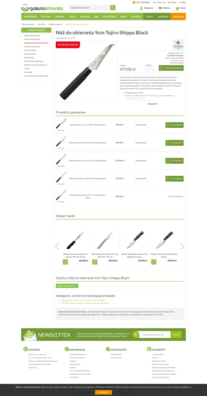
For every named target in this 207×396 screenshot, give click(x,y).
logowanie (116, 354)
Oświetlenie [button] (30, 16)
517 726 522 (41, 354)
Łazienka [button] (85, 16)
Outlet (155, 358)
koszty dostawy (77, 358)
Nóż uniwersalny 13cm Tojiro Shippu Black (87, 178)
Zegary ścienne (159, 361)
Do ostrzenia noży (160, 377)
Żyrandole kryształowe (163, 371)
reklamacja (75, 364)
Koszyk (183, 8)
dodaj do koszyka (173, 68)
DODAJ (176, 334)
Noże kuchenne (55, 24)
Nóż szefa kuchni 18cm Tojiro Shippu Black (87, 142)
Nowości (163, 16)
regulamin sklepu (78, 354)
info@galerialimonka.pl (46, 361)
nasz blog (33, 368)
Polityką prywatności (105, 387)
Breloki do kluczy (160, 364)
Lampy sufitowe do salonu (164, 374)
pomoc (73, 368)
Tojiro (76, 300)
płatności (74, 377)
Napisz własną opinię (66, 286)
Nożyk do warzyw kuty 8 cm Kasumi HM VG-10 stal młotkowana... (75, 257)
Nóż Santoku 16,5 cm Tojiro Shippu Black (87, 124)
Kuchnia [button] (45, 16)
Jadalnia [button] (59, 16)
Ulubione (166, 8)
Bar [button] (96, 16)
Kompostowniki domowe (163, 368)
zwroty (73, 361)
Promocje (178, 16)
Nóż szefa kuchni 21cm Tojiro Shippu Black (87, 160)
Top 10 (149, 16)
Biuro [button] (124, 16)
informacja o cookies (80, 374)
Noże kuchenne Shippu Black (92, 300)
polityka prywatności (80, 371)
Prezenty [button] (136, 16)
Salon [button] (72, 16)
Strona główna (28, 24)
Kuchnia (41, 24)
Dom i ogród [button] (109, 16)
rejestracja (116, 358)
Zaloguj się (148, 8)
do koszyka (176, 125)
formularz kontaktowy (39, 364)
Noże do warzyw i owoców (77, 24)
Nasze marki (66, 300)
